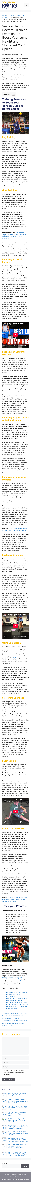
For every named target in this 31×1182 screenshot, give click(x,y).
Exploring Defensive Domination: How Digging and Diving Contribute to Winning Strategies (18, 1101)
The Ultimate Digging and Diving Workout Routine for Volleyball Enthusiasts (17, 1120)
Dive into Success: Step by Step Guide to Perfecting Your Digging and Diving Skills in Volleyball (17, 1154)
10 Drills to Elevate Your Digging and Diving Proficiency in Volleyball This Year (18, 1133)
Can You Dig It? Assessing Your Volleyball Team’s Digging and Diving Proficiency (17, 1114)
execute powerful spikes (16, 980)
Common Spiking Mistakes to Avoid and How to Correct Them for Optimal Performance (14, 899)
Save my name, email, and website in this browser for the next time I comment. (15, 1072)
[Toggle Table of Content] (12, 94)
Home (4, 15)
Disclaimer (14, 1174)
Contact (7, 1174)
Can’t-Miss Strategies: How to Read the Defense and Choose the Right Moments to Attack (14, 1023)
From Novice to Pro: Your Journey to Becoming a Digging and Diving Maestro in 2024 (17, 1107)
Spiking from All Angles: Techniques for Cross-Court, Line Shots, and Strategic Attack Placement (14, 1016)
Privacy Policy (22, 1174)
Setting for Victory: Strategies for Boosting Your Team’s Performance (18, 1094)
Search (4, 1163)
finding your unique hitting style (12, 978)
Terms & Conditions (15, 1176)
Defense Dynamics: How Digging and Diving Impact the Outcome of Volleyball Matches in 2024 (18, 1127)
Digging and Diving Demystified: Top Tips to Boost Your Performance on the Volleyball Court (14, 1147)
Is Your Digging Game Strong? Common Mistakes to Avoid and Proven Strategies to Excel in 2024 (18, 1139)
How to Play (11, 15)
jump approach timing (18, 657)
